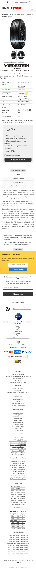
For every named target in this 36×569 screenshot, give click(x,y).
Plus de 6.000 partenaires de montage (18, 338)
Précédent (5, 14)
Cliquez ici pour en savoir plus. (22, 309)
